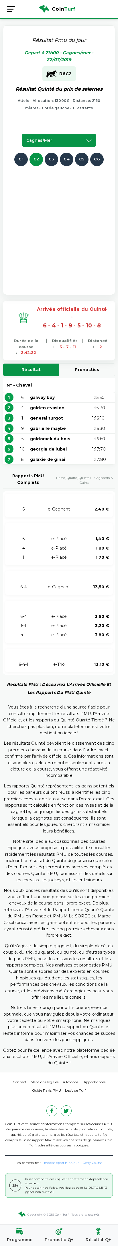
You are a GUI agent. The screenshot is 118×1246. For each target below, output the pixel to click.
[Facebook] (51, 1110)
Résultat (31, 369)
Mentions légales (45, 1082)
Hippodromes (94, 1082)
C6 (97, 159)
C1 (21, 159)
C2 (36, 159)
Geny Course (93, 1163)
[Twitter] (66, 1110)
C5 (81, 159)
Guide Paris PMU (46, 1090)
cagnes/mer (39, 140)
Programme (19, 1239)
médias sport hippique (61, 1163)
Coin (63, 9)
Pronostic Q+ (59, 1239)
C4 (67, 159)
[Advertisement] (59, 225)
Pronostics (87, 369)
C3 (51, 159)
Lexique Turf (75, 1090)
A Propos (70, 1082)
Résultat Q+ (98, 1239)
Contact (20, 1082)
